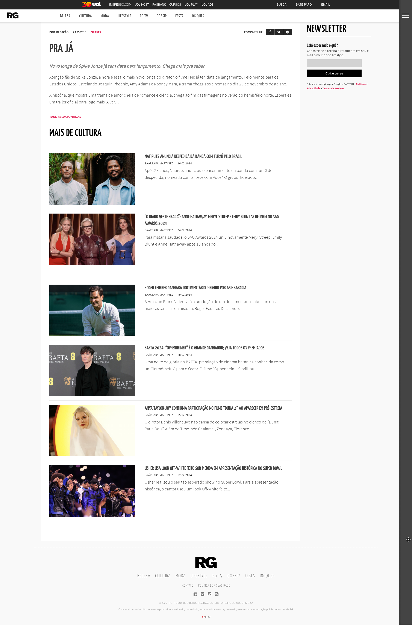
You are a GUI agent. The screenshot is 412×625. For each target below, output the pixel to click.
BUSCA (281, 4)
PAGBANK (159, 4)
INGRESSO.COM (120, 4)
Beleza (65, 16)
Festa (179, 16)
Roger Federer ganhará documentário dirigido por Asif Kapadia (195, 287)
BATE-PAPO (304, 4)
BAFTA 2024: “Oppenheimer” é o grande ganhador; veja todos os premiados (204, 348)
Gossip (162, 16)
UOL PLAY (191, 4)
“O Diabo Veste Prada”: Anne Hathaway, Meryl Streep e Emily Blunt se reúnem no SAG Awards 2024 (212, 220)
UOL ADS (207, 4)
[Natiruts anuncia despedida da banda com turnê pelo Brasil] (92, 203)
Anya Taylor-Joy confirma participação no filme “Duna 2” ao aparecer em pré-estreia (213, 408)
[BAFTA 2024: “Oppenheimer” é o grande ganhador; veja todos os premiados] (92, 395)
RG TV (144, 16)
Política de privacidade (214, 585)
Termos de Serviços (333, 88)
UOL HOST (142, 4)
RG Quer (198, 16)
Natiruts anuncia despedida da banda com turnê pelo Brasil (193, 156)
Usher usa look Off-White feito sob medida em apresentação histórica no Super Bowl (213, 468)
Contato (187, 585)
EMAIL (325, 4)
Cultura (85, 16)
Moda (105, 16)
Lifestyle (124, 16)
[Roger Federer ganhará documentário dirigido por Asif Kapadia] (92, 334)
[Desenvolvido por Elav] (206, 618)
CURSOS (175, 4)
